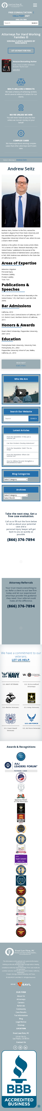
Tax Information (21, 1015)
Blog (21, 1019)
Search (34, 23)
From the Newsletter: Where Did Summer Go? (18, 455)
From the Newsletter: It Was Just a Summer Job (19, 437)
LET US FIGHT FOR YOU (21, 50)
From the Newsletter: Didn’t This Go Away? (19, 449)
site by (13, 984)
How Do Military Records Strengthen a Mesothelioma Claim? (20, 462)
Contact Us (21, 1042)
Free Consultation (20, 12)
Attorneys (12, 160)
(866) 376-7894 (21, 19)
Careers (21, 1002)
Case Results (21, 1012)
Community (21, 1009)
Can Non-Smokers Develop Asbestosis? (20, 443)
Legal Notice (21, 1022)
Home (5, 160)
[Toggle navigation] (35, 5)
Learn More (16, 69)
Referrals (21, 1006)
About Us (21, 996)
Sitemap (21, 1025)
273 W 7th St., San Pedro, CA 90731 (21, 1038)
